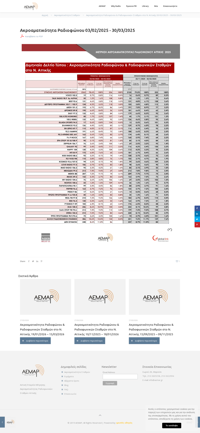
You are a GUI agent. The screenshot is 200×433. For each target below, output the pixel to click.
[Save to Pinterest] (197, 224)
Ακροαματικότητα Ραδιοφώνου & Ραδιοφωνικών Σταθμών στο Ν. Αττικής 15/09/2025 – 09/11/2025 (151, 329)
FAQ (66, 389)
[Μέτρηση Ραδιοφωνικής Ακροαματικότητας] (30, 6)
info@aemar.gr (156, 380)
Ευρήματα (69, 376)
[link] (124, 422)
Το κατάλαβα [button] (172, 425)
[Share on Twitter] (197, 219)
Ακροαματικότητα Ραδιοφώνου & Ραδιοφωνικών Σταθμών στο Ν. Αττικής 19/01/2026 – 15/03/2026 (42, 329)
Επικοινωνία (70, 393)
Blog (66, 385)
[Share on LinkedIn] (197, 213)
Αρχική (45, 15)
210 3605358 (153, 376)
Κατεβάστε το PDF (34, 36)
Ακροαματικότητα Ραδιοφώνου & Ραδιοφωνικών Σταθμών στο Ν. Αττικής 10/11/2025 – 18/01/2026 (96, 329)
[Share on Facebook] (197, 208)
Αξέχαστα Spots (71, 380)
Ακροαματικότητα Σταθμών (67, 15)
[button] (193, 419)
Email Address (109, 372)
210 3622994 (167, 376)
